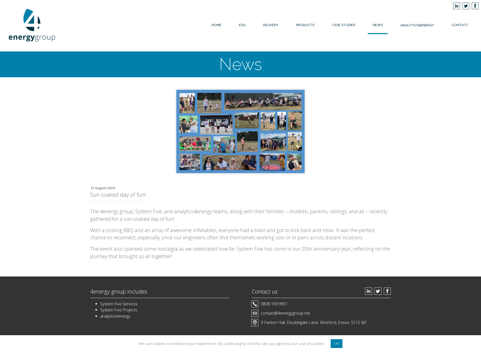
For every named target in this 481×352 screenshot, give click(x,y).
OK (336, 343)
